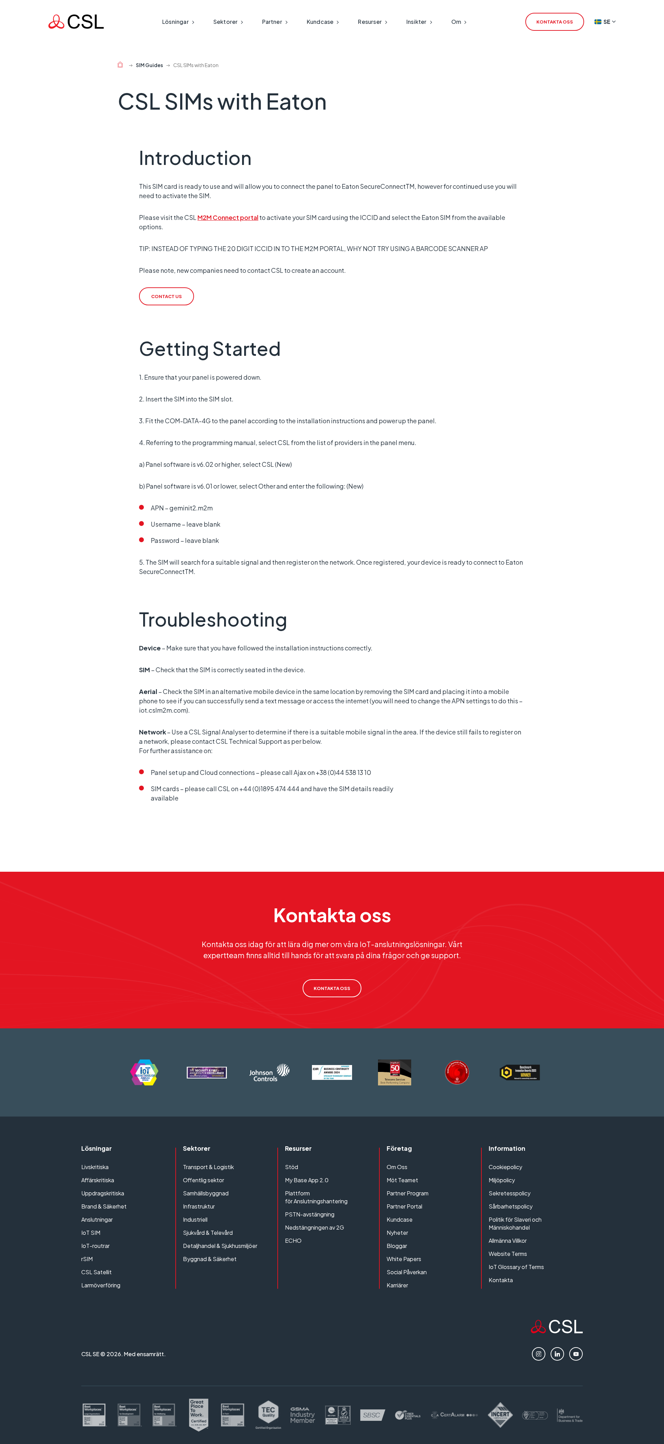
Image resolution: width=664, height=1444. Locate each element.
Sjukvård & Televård (208, 1232)
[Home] (120, 65)
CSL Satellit (96, 1272)
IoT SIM (90, 1232)
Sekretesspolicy (510, 1193)
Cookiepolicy (505, 1166)
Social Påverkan (407, 1272)
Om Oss (397, 1166)
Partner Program (407, 1193)
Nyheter (397, 1232)
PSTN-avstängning (309, 1214)
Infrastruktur (199, 1206)
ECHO (293, 1240)
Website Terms (508, 1253)
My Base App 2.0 (307, 1180)
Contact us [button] (166, 296)
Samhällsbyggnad (206, 1193)
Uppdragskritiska (102, 1193)
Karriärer (397, 1285)
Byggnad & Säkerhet (210, 1258)
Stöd (291, 1166)
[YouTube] (576, 1354)
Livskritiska (95, 1166)
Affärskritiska (97, 1180)
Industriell (195, 1219)
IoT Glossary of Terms (516, 1266)
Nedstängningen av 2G (314, 1227)
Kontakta (501, 1280)
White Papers (404, 1258)
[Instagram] (538, 1354)
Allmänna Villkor (508, 1240)
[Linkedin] (557, 1354)
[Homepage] (76, 22)
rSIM (87, 1258)
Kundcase (400, 1219)
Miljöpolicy (502, 1180)
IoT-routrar (95, 1245)
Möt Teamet (402, 1180)
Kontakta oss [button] (554, 22)
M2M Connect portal (227, 217)
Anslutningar (97, 1219)
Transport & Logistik (208, 1166)
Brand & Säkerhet (104, 1206)
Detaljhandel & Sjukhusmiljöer (220, 1245)
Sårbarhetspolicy (511, 1206)
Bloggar (397, 1245)
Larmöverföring (100, 1285)
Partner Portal (404, 1206)
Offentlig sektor (203, 1180)
